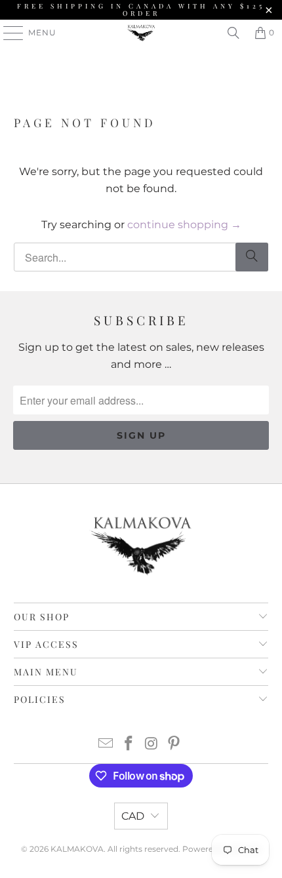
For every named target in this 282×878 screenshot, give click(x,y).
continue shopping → (184, 224)
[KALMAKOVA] (141, 33)
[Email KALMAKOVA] (106, 744)
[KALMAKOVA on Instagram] (152, 744)
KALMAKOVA (77, 849)
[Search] (233, 33)
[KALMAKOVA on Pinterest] (174, 744)
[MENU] (7, 33)
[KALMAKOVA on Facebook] (129, 744)
